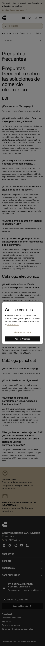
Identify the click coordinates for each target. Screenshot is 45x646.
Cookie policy (13, 324)
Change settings (22, 332)
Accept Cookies (22, 339)
